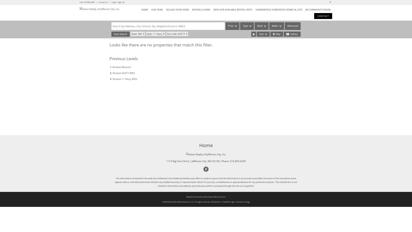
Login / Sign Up (118, 2)
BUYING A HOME (201, 9)
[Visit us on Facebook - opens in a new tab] (330, 2)
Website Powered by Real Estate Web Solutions (206, 197)
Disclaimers (215, 202)
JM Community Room (318, 9)
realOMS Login (228, 202)
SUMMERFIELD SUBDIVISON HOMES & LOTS (279, 9)
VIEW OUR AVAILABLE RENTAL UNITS (232, 9)
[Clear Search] (253, 34)
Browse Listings (243, 202)
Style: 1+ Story (154, 33)
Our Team (157, 9)
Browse (122, 67)
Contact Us (103, 2)
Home (144, 9)
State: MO (136, 33)
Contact (323, 16)
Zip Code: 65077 (176, 33)
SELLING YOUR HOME (177, 9)
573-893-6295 (89, 2)
